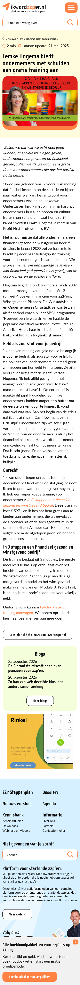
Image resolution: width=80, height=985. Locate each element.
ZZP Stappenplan (17, 792)
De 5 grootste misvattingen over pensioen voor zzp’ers (34, 668)
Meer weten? (17, 914)
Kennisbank (13, 815)
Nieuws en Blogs (17, 803)
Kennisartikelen (12, 821)
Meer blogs (40, 701)
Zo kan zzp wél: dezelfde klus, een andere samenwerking (35, 684)
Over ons (48, 821)
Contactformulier (53, 830)
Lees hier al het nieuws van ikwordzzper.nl (37, 635)
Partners (48, 825)
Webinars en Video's (16, 830)
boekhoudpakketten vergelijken (29, 977)
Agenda (49, 803)
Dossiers (50, 792)
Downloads (10, 825)
